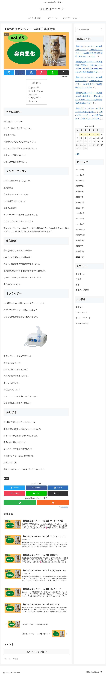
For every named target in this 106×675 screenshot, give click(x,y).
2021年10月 (81, 235)
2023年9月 (80, 186)
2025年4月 (80, 170)
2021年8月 (80, 240)
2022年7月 (80, 213)
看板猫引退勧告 (82, 290)
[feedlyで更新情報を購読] (20, 502)
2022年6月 (80, 219)
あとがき (33, 101)
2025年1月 (80, 175)
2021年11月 (81, 230)
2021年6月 (80, 251)
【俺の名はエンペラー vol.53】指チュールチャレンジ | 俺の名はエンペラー (89, 68)
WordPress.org (82, 323)
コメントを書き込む (36, 651)
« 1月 (77, 154)
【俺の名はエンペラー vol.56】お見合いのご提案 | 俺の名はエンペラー (89, 53)
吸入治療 (33, 94)
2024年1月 (80, 181)
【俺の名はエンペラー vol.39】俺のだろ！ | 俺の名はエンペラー (89, 115)
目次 (33, 83)
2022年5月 (80, 224)
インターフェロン (37, 91)
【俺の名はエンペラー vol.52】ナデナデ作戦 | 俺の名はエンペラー (88, 84)
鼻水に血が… (35, 88)
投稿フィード (81, 312)
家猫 (7, 478)
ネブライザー (35, 98)
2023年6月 (80, 192)
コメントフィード (83, 318)
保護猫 (78, 279)
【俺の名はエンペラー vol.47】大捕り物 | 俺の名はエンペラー (88, 99)
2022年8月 (80, 208)
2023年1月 (80, 202)
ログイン (79, 307)
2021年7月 (80, 246)
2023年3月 (80, 197)
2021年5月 (80, 257)
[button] (63, 72)
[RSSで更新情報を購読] (53, 502)
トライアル (80, 274)
